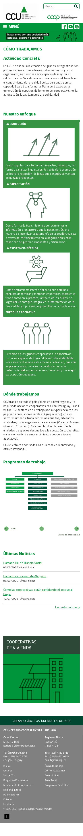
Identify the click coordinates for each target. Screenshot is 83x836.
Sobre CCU (9, 775)
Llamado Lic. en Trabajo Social (22, 562)
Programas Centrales (56, 785)
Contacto (8, 804)
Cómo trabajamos (55, 770)
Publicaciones (11, 794)
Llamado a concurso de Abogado (24, 576)
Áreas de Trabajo (54, 766)
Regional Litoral (12, 789)
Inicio (6, 766)
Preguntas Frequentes (15, 780)
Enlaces (7, 799)
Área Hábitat (52, 775)
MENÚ (13, 27)
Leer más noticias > (67, 607)
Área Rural (51, 780)
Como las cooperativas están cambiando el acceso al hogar (38, 591)
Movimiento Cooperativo (17, 785)
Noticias (7, 770)
